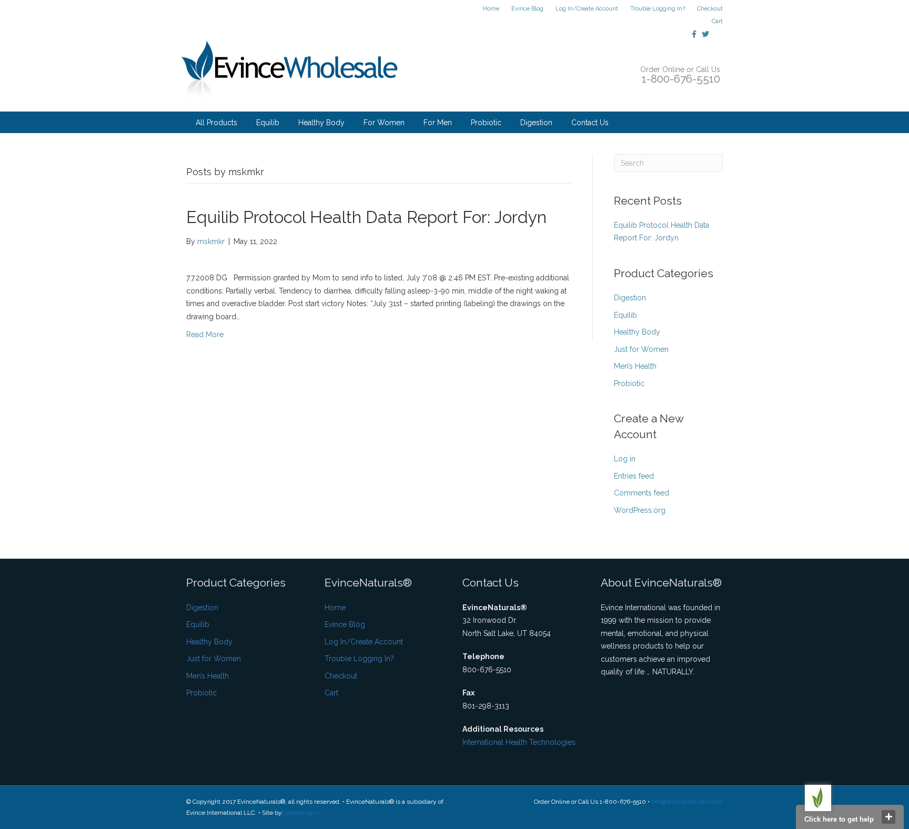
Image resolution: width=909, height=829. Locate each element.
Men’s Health (635, 366)
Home (491, 8)
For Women (384, 122)
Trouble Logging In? (657, 8)
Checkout (710, 8)
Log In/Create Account (587, 8)
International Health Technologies (518, 742)
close (888, 817)
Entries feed (634, 476)
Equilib (267, 122)
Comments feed (641, 493)
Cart (717, 21)
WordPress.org (639, 510)
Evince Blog (527, 8)
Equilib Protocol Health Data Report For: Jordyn (366, 217)
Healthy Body (321, 122)
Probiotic (486, 122)
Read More (205, 334)
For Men (437, 122)
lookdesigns (302, 812)
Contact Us (590, 122)
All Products (216, 122)
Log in (624, 458)
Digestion (536, 122)
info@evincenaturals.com (687, 801)
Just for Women (641, 349)
